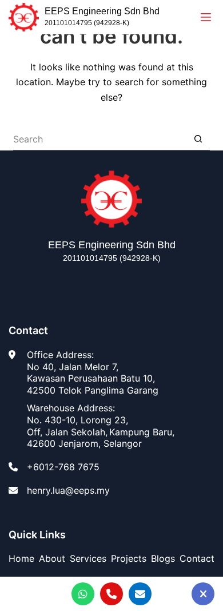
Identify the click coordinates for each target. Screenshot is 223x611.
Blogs (163, 558)
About (52, 558)
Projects (128, 558)
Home (21, 558)
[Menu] (206, 17)
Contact (197, 558)
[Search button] (198, 139)
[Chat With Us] (203, 593)
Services (88, 558)
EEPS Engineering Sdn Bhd (102, 11)
